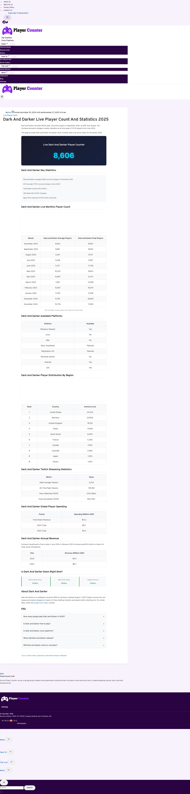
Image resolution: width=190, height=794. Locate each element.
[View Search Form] (7, 17)
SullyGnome (41, 655)
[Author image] (4, 112)
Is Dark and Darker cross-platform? (38, 631)
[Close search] (4, 782)
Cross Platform (7, 40)
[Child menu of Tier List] (15, 66)
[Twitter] (7, 23)
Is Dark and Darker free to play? (36, 624)
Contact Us (8, 10)
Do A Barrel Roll (5, 60)
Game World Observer (52, 655)
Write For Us (8, 5)
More (2, 770)
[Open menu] (2, 97)
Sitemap (3, 82)
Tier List (3, 762)
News (2, 740)
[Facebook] (4, 23)
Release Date (5, 50)
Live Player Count (10, 115)
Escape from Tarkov (41, 603)
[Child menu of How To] (14, 57)
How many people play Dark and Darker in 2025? (44, 616)
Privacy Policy (9, 8)
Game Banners (5, 69)
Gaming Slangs (5, 47)
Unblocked (4, 76)
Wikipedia (63, 655)
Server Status (5, 63)
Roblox (2, 53)
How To (3, 752)
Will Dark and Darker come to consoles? (40, 645)
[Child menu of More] (12, 73)
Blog (1, 79)
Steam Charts (31, 655)
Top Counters (6, 38)
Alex (9, 112)
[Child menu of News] (12, 44)
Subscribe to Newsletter (18, 13)
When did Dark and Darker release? (38, 638)
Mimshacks (21, 723)
